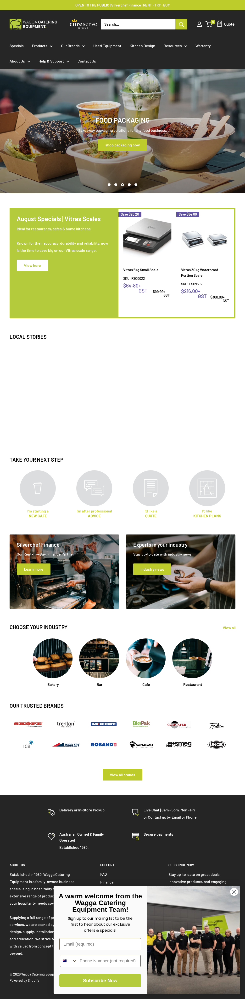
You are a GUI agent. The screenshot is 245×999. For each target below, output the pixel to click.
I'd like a (151, 513)
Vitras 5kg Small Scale (140, 269)
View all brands (122, 774)
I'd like (207, 513)
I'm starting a (38, 513)
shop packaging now (122, 145)
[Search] (181, 24)
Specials (17, 45)
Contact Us (87, 61)
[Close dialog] (234, 892)
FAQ (103, 874)
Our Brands (70, 45)
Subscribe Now (100, 980)
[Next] (234, 263)
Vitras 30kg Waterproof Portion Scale (199, 272)
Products (39, 45)
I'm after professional (94, 513)
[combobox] (68, 961)
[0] (209, 24)
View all (229, 627)
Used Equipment (107, 45)
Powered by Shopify (24, 980)
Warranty (203, 45)
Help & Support (51, 61)
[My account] (199, 24)
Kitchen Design (142, 45)
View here (32, 265)
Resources (173, 45)
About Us (17, 61)
